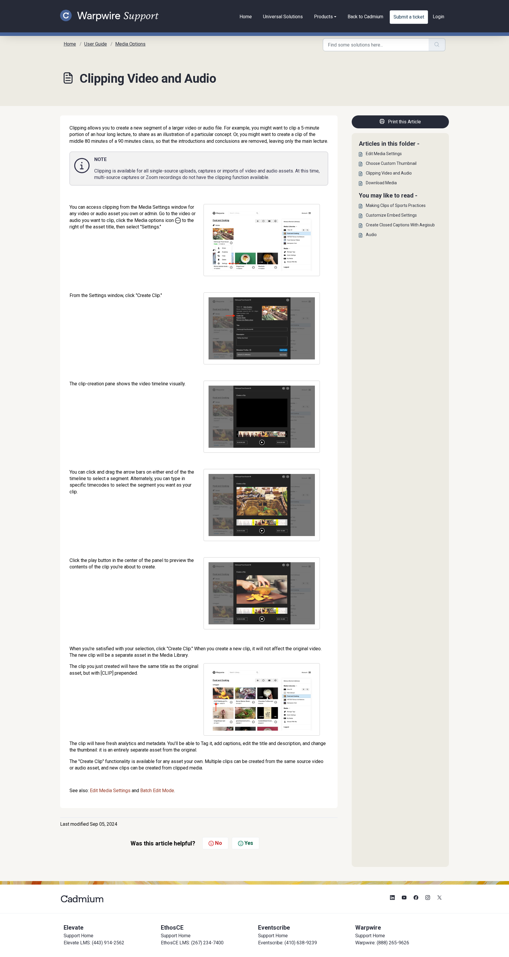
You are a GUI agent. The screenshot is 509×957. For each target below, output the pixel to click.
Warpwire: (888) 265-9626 (382, 943)
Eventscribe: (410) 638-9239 (287, 943)
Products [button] (323, 16)
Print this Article (404, 122)
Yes (248, 843)
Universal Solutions (283, 16)
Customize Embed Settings (391, 215)
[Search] (437, 44)
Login (438, 16)
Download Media (381, 182)
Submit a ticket (409, 17)
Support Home (78, 935)
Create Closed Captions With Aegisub (400, 225)
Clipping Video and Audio (389, 173)
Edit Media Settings (110, 790)
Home (245, 16)
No (218, 843)
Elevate (73, 927)
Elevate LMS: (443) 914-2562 (94, 943)
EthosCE (172, 927)
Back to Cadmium (365, 16)
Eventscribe (274, 927)
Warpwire (368, 927)
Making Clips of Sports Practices (396, 205)
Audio (371, 234)
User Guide (95, 44)
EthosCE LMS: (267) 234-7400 (192, 943)
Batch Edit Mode (157, 790)
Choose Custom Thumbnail (391, 163)
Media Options (130, 44)
